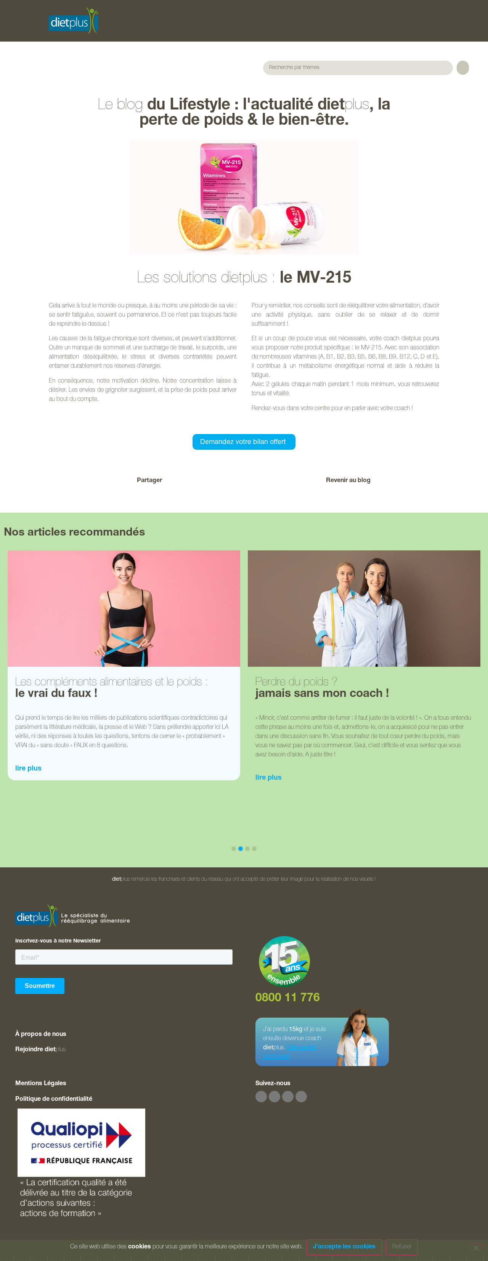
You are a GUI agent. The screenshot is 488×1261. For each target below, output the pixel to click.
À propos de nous (40, 1035)
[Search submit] (463, 68)
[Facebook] (261, 1096)
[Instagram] (274, 1096)
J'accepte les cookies (344, 1247)
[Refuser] (475, 1246)
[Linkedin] (301, 1096)
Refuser (401, 1247)
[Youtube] (288, 1096)
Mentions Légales (40, 1084)
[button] (206, 481)
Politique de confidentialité (53, 1100)
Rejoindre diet (40, 1050)
